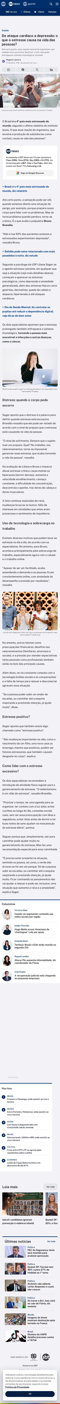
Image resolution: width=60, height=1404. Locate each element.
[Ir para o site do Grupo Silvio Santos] (25, 1357)
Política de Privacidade (17, 1387)
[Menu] (57, 4)
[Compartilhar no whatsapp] (8, 69)
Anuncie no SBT (30, 1365)
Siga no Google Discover (32, 173)
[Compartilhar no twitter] (37, 69)
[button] (22, 1211)
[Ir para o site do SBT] (46, 1357)
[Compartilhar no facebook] (23, 69)
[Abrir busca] (51, 4)
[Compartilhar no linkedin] (51, 69)
